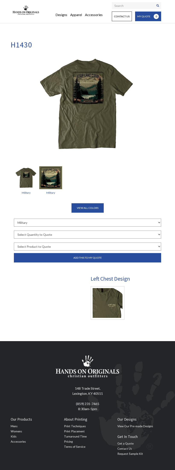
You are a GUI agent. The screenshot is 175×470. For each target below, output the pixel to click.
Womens (16, 431)
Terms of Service (74, 446)
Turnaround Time (75, 436)
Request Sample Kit (130, 453)
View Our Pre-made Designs (135, 426)
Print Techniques (75, 426)
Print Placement (74, 431)
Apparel (76, 15)
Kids (13, 436)
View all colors (87, 207)
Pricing (68, 441)
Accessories (94, 15)
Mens (14, 426)
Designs (61, 15)
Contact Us (122, 16)
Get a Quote (125, 443)
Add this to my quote (87, 257)
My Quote (147, 16)
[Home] (26, 9)
